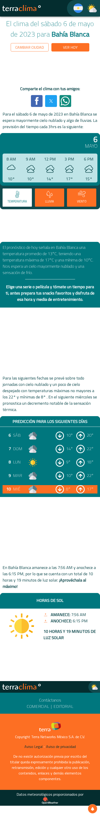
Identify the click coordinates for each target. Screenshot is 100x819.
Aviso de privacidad (61, 746)
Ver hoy (70, 47)
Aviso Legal (33, 746)
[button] (37, 101)
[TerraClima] (75, 8)
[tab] (17, 197)
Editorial (63, 706)
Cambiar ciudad (29, 47)
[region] (50, 69)
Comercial (38, 706)
